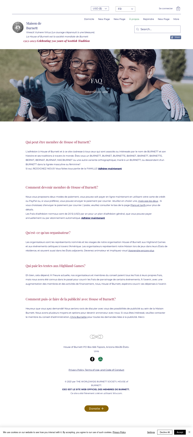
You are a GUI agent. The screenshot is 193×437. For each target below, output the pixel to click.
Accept (180, 432)
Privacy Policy (119, 432)
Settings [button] (151, 432)
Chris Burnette (78, 317)
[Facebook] (92, 359)
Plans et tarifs (138, 205)
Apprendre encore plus (141, 250)
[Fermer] (189, 432)
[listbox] (100, 8)
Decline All (165, 432)
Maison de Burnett (33, 25)
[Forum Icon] (100, 359)
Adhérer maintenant (110, 168)
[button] (100, 8)
